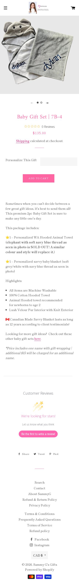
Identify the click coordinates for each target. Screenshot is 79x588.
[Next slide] (47, 103)
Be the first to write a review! (38, 434)
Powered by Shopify (39, 569)
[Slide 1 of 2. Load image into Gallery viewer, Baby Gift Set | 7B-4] (38, 102)
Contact (39, 488)
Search (40, 482)
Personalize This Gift (21, 159)
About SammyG (39, 493)
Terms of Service (39, 525)
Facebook (41, 539)
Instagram (41, 545)
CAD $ (38, 555)
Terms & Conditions (39, 513)
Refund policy (39, 530)
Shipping (22, 140)
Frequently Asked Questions (40, 519)
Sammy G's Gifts (45, 564)
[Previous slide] (32, 103)
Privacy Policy (39, 505)
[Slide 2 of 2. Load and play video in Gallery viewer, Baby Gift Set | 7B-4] (41, 102)
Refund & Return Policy (39, 499)
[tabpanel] (39, 54)
